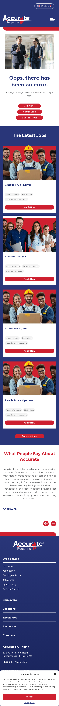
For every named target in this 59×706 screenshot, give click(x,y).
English (45, 6)
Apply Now (29, 207)
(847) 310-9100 (19, 662)
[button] (55, 674)
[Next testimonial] (53, 523)
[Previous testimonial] (46, 523)
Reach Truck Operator (19, 400)
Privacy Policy (29, 703)
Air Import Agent (16, 328)
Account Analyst (15, 256)
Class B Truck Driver (18, 184)
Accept (29, 696)
